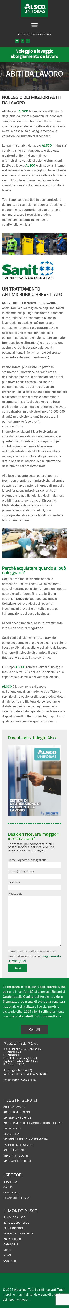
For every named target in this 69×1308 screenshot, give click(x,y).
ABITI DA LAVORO (14, 1106)
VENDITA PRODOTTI (15, 1155)
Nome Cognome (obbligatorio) (27, 859)
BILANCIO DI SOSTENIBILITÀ (34, 34)
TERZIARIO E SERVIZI (16, 1197)
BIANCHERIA (11, 1133)
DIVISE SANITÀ (12, 1128)
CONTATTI (9, 1260)
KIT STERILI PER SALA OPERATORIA (25, 1139)
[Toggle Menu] (34, 25)
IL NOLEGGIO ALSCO (16, 1222)
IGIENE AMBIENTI (14, 1150)
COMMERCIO (11, 1192)
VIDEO (7, 1249)
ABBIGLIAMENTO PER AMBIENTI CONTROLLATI (32, 1123)
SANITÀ (8, 1187)
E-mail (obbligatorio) (21, 871)
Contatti (34, 1029)
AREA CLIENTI (12, 1238)
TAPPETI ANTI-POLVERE (18, 1144)
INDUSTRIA (10, 1181)
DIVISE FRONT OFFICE (17, 1117)
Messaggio (15, 893)
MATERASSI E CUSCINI (17, 1161)
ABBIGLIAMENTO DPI (16, 1112)
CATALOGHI (10, 1244)
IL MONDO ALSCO (14, 1217)
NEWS (7, 1255)
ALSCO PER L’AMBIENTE (18, 1233)
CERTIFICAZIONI (13, 1228)
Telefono (14, 882)
